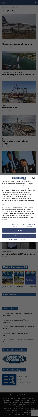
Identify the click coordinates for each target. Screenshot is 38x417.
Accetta (19, 230)
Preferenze (19, 236)
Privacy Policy (24, 239)
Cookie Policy (13, 239)
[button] (33, 178)
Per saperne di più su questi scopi (29, 225)
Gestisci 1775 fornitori (15, 225)
